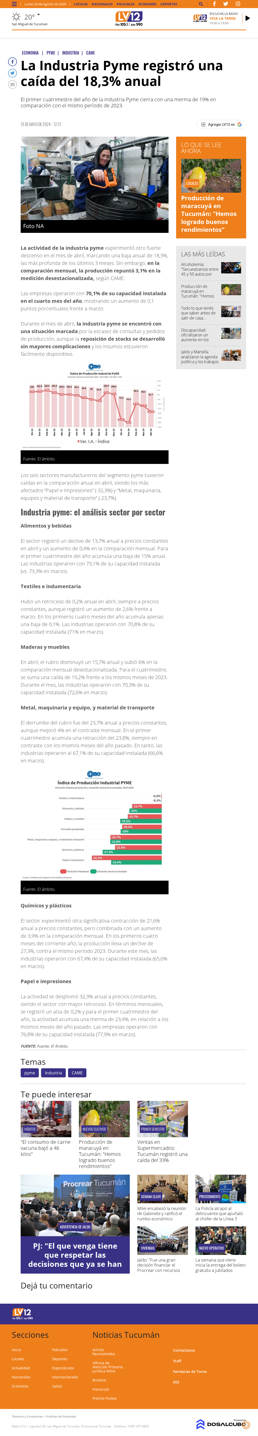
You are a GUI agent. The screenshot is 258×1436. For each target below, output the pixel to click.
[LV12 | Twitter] (225, 5)
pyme (29, 1073)
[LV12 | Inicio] (240, 1334)
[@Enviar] (12, 84)
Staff (177, 1360)
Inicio (16, 1349)
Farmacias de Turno (190, 1371)
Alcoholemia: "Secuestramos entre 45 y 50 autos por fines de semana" (199, 272)
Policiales (126, 4)
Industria (53, 1073)
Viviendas (148, 1248)
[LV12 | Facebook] (214, 5)
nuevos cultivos (94, 1129)
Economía (147, 4)
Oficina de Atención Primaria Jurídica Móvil (107, 1366)
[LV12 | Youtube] (222, 1313)
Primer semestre (153, 1129)
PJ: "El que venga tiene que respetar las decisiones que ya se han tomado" (75, 1259)
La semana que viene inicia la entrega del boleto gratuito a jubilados (221, 1265)
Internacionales (65, 1377)
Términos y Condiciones (27, 1416)
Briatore (99, 1380)
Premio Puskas (104, 1398)
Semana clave (151, 1196)
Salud (57, 1386)
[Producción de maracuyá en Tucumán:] (104, 1135)
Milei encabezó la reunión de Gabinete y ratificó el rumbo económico (161, 1213)
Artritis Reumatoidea (103, 1351)
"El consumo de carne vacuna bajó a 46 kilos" (46, 1147)
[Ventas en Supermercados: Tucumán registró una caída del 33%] (162, 1135)
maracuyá (100, 1389)
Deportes (168, 4)
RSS (176, 1382)
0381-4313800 (138, 1426)
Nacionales (102, 4)
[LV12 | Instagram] (238, 5)
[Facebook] (12, 61)
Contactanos (184, 1350)
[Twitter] (12, 73)
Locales (81, 4)
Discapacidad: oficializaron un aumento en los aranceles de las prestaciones (195, 339)
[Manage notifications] (246, 1425)
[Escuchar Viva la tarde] (247, 18)
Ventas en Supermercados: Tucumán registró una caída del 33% (162, 1150)
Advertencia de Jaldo (75, 1227)
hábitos (30, 1129)
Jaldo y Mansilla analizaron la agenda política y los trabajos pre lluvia (199, 359)
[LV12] (23, 1318)
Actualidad (21, 1368)
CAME (77, 1073)
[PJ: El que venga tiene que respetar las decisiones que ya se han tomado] (75, 1205)
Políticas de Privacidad (61, 1416)
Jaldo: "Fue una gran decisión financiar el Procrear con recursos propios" (158, 1267)
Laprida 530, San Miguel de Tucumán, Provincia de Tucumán (70, 1426)
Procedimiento (209, 1196)
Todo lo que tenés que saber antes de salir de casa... (198, 312)
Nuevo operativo (211, 1248)
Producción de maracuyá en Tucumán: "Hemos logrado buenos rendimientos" (209, 214)
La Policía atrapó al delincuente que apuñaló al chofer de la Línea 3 (219, 1213)
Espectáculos (63, 1368)
